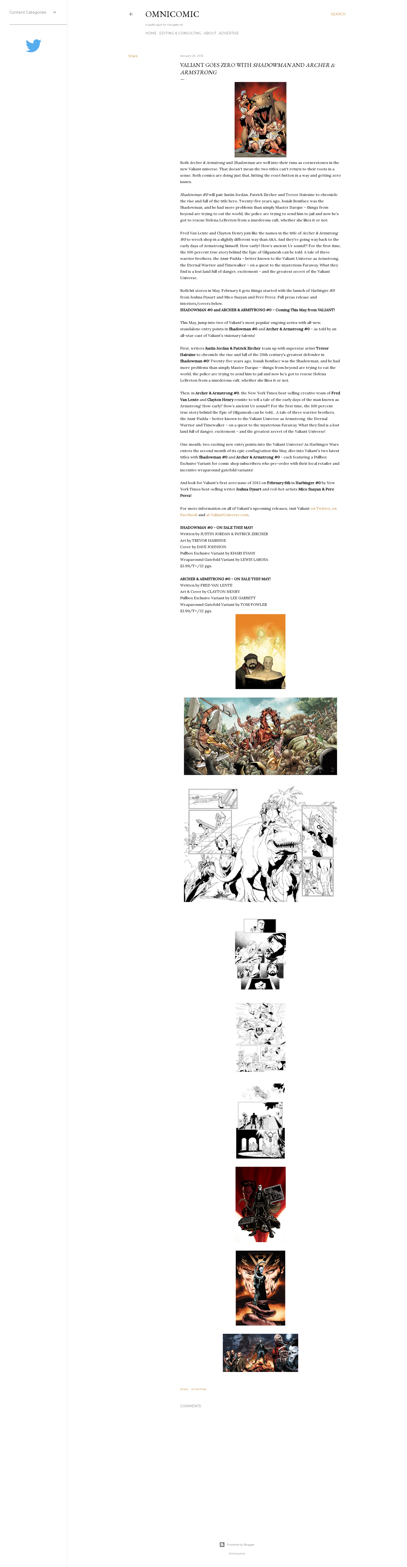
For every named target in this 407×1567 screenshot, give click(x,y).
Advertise (229, 33)
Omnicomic (172, 14)
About (210, 33)
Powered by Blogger (241, 1544)
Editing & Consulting (180, 33)
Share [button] (133, 56)
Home (151, 33)
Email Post (198, 1389)
